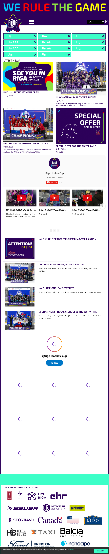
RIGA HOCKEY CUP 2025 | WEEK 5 (52, 210)
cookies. (71, 549)
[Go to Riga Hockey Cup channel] (54, 163)
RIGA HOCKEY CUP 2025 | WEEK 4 (85, 210)
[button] (6, 206)
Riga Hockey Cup (54, 173)
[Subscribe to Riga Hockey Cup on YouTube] (54, 182)
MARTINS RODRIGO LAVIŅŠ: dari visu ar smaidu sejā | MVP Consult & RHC (21, 210)
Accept (101, 551)
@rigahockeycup (10, 472)
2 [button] (54, 230)
